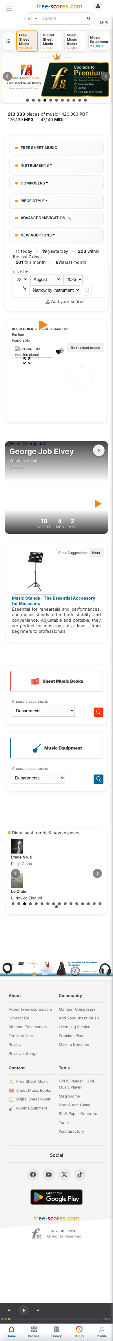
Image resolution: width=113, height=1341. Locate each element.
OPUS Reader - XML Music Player (77, 1084)
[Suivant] (99, 450)
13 (82, 903)
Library (56, 1336)
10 (79, 100)
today (24, 251)
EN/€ (104, 22)
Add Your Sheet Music (79, 1018)
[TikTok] (80, 1174)
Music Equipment (32, 1108)
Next (105, 76)
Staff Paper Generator (79, 1113)
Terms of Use (21, 1035)
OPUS (79, 1336)
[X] (64, 1174)
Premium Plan (71, 1035)
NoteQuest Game (74, 1104)
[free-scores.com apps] (8, 41)
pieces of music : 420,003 (48, 114)
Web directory (71, 1131)
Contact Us (19, 1018)
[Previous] (9, 1310)
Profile (102, 1336)
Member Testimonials (28, 1026)
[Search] (87, 290)
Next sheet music (85, 347)
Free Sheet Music (32, 1081)
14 (88, 903)
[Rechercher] (89, 18)
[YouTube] (49, 1174)
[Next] (38, 1310)
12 (76, 903)
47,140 (52, 119)
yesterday (55, 251)
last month (71, 262)
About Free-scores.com (30, 1009)
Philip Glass (21, 860)
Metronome (69, 1096)
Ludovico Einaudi (26, 894)
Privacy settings (23, 1053)
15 (94, 903)
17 (56, 906)
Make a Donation (74, 1044)
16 (100, 903)
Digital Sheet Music (33, 1099)
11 (85, 100)
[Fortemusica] (37, 1233)
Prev (7, 76)
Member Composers (77, 1009)
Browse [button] (34, 1336)
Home (11, 1336)
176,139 (21, 119)
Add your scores (68, 301)
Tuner (64, 1122)
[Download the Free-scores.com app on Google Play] (56, 1197)
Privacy (15, 1044)
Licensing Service (74, 1026)
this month (31, 262)
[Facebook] (33, 1174)
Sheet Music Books (33, 1090)
